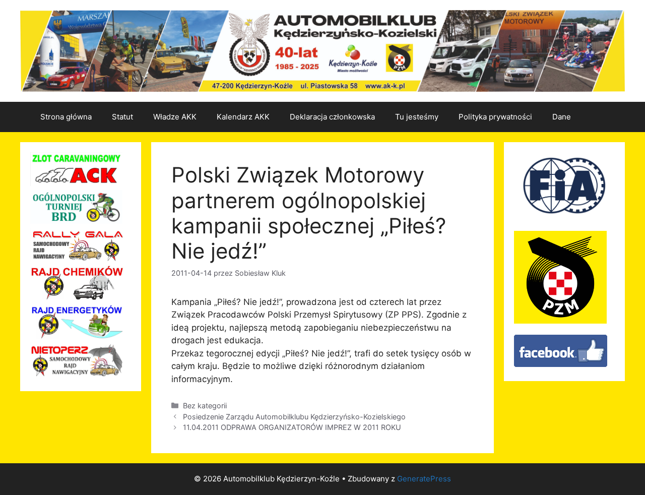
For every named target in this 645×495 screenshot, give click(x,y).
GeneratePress (424, 478)
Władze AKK (175, 116)
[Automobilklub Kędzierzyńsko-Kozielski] (560, 364)
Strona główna (66, 116)
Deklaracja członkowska (332, 116)
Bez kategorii (205, 405)
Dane (561, 116)
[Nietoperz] (76, 374)
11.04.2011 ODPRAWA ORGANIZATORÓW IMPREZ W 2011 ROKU (292, 427)
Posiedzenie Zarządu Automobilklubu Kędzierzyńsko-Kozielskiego (294, 416)
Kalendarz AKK (243, 116)
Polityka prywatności (495, 116)
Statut (122, 116)
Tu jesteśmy (416, 116)
